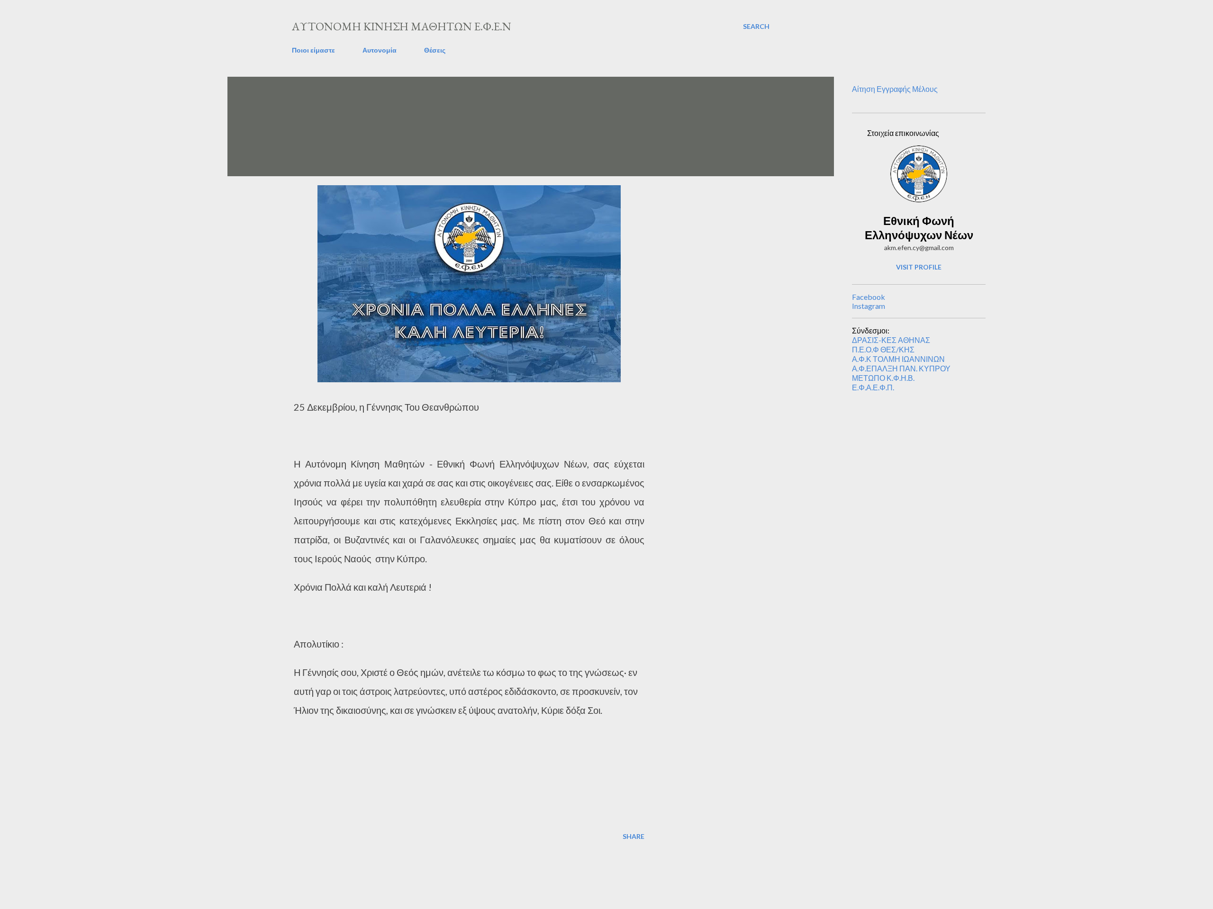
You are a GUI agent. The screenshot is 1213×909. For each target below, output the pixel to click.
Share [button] (633, 836)
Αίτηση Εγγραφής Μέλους (895, 88)
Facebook (868, 296)
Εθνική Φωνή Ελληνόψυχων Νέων (919, 228)
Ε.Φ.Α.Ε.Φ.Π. (873, 387)
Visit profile (918, 267)
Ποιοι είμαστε (313, 50)
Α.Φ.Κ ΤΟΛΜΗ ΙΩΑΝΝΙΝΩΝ (898, 358)
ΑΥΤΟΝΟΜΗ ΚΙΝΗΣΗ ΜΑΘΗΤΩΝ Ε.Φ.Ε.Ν (401, 26)
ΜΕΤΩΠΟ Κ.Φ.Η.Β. (883, 377)
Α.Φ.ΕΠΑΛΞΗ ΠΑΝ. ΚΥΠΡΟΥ (901, 368)
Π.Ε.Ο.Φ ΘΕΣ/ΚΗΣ (883, 349)
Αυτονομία (379, 50)
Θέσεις (434, 50)
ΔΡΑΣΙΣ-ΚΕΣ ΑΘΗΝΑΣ (891, 339)
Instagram (868, 305)
